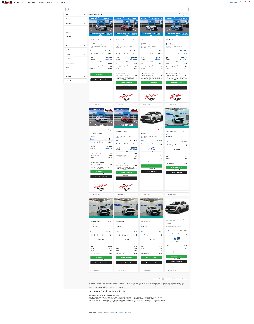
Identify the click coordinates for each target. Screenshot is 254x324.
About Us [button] (49, 2)
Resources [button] (63, 2)
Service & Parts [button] (41, 2)
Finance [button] (34, 2)
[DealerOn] (92, 312)
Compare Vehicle (96, 104)
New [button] (18, 2)
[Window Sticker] (111, 53)
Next (173, 278)
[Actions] (110, 40)
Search (183, 9)
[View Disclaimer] (102, 53)
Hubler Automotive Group (95, 293)
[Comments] (109, 53)
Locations (56, 2)
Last (178, 278)
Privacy (119, 312)
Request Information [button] (101, 74)
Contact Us (115, 312)
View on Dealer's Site (101, 80)
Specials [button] (27, 2)
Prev (159, 278)
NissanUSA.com (128, 312)
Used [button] (22, 2)
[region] (101, 67)
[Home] (14, 2)
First (155, 278)
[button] (111, 26)
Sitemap (122, 312)
